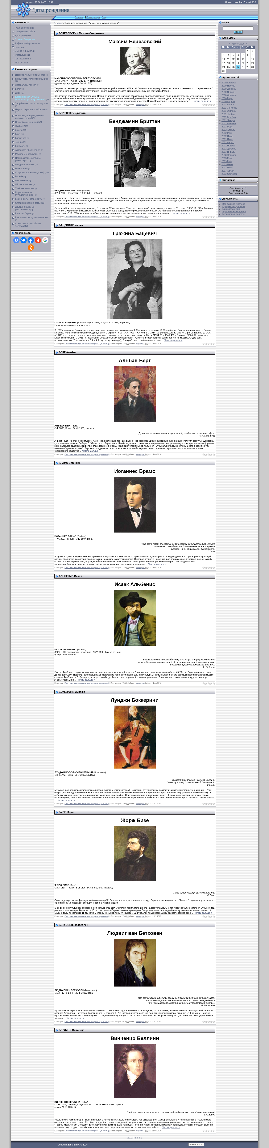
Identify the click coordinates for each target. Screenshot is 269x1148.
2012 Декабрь (229, 148)
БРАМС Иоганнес (69, 463)
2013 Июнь (227, 164)
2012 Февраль (229, 123)
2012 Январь (228, 120)
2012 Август (228, 142)
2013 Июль (227, 167)
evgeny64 (140, 105)
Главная (79, 17)
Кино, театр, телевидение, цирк (31, 78)
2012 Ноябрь (228, 145)
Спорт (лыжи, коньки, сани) (29, 172)
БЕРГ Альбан (67, 352)
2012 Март (227, 126)
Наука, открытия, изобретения (31, 109)
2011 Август (228, 104)
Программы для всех (233, 206)
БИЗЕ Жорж (66, 812)
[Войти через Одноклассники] (31, 247)
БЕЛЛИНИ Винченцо (71, 1030)
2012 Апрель (228, 130)
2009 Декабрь (229, 89)
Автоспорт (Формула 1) (27, 150)
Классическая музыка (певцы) (31, 217)
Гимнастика (21, 168)
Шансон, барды (23, 213)
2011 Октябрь (229, 111)
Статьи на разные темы (28, 203)
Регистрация (93, 17)
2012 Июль (227, 139)
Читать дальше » (202, 101)
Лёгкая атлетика (23, 184)
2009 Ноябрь (228, 85)
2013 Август (228, 170)
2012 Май (227, 133)
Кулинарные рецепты (233, 214)
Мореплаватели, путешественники (24, 193)
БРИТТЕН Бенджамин (72, 113)
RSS (254, 2)
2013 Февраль (229, 155)
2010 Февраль (229, 95)
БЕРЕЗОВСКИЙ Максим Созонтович (81, 33)
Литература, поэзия (25, 85)
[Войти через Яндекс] (38, 240)
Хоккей (18, 130)
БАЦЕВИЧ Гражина (71, 225)
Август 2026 (238, 43)
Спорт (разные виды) (26, 122)
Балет (18, 89)
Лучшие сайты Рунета (234, 211)
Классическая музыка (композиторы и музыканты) (30, 98)
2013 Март (227, 158)
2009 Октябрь (229, 82)
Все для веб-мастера (233, 204)
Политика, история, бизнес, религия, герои (29, 116)
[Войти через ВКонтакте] (23, 240)
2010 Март (227, 98)
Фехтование (21, 180)
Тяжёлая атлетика (24, 188)
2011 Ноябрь (228, 114)
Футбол (19, 126)
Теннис (19, 142)
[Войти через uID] (16, 240)
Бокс (17, 134)
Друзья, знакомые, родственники (25, 208)
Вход (104, 17)
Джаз (17, 93)
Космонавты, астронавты (28, 199)
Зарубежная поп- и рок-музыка (31, 103)
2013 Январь (228, 152)
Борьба (19, 176)
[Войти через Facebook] (31, 240)
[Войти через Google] (45, 240)
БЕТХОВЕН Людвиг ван (73, 925)
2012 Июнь (227, 136)
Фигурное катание (24, 164)
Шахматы (20, 146)
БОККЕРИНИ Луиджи (72, 691)
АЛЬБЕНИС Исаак (70, 576)
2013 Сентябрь (229, 174)
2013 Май (227, 161)
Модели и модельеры (26, 154)
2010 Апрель (228, 101)
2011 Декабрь (229, 117)
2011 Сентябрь (229, 107)
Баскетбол (20, 138)
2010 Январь (228, 92)
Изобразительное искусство (30, 74)
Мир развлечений (231, 209)
